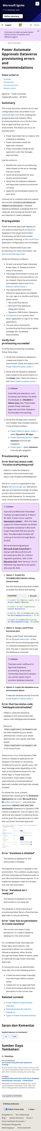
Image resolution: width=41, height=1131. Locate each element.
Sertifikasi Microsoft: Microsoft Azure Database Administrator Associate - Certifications (20, 1079)
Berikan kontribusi (17, 1118)
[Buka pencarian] (31, 25)
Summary (7, 79)
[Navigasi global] (2, 25)
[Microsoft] (20, 24)
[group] (22, 611)
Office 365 (24, 639)
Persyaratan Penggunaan (11, 1124)
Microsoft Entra (32, 239)
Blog (3, 1118)
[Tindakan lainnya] (37, 43)
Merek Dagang (7, 1128)
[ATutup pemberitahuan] (37, 4)
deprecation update (13, 521)
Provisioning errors (11, 85)
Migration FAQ (10, 561)
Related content (10, 88)
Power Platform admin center (19, 366)
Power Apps (15, 447)
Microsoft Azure (13, 802)
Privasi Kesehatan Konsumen (13, 1121)
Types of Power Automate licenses (21, 1015)
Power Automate (14, 43)
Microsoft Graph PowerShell (16, 549)
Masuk (36, 25)
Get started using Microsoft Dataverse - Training (17, 1064)
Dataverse (30, 229)
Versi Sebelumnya (22, 1115)
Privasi (28, 1118)
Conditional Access (14, 315)
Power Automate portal (20, 437)
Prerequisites (9, 82)
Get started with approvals (13, 254)
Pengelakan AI (7, 1115)
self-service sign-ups (17, 487)
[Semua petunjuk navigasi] (4, 43)
